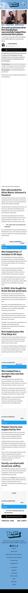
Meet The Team (14, 551)
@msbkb (14, 493)
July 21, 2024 (19, 364)
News (3, 25)
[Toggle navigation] (25, 4)
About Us (14, 548)
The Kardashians (19, 25)
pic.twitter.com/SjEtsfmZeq (8, 416)
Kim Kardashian (9, 25)
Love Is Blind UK (14, 567)
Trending (14, 584)
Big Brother (14, 570)
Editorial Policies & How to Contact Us (14, 554)
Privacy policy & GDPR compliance (14, 557)
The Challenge (14, 573)
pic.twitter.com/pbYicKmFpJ (8, 501)
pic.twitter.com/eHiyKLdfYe (8, 362)
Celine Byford (12, 43)
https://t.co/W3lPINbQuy (15, 241)
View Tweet (4, 247)
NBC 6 (13, 477)
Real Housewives (14, 575)
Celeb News (14, 581)
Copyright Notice (14, 563)
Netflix (14, 578)
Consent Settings (14, 560)
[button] (2, 5)
